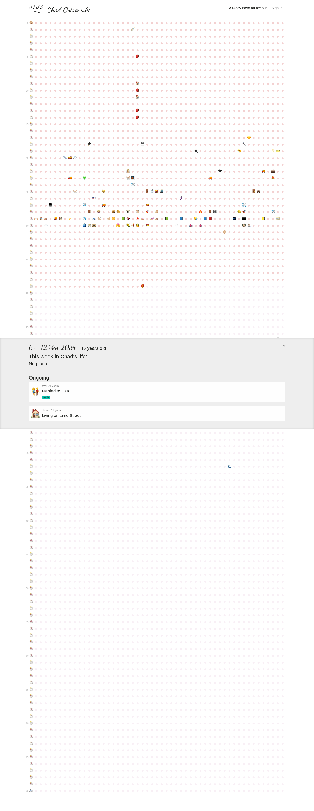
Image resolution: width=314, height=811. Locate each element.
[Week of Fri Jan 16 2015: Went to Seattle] (244, 205)
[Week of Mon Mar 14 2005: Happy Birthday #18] (31, 144)
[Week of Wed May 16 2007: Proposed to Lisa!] (74, 158)
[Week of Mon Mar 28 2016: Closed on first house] (40, 218)
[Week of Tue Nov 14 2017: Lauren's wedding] (200, 225)
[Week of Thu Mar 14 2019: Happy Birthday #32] (31, 239)
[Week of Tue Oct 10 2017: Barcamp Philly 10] (176, 225)
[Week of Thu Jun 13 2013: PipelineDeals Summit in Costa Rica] (94, 198)
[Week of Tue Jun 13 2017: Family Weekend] (94, 225)
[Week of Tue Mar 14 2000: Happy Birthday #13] (31, 110)
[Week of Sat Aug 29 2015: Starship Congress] (147, 211)
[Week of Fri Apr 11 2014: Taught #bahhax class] (50, 205)
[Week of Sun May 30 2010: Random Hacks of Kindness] (84, 178)
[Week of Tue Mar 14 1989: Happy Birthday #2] (31, 36)
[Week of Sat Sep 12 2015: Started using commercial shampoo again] (157, 211)
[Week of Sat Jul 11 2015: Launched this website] (113, 211)
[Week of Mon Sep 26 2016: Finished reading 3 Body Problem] (166, 218)
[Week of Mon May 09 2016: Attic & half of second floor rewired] (69, 218)
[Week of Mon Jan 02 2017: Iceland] (234, 218)
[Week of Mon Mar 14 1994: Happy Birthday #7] (31, 70)
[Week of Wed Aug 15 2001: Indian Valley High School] (137, 117)
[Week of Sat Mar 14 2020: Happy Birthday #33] (31, 245)
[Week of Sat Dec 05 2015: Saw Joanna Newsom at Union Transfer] (215, 211)
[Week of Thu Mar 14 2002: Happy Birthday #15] (31, 124)
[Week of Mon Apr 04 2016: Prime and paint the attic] (45, 218)
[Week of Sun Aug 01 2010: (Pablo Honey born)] (128, 178)
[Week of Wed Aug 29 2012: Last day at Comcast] (147, 191)
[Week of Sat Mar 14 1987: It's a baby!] (31, 22)
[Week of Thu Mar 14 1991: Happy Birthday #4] (31, 49)
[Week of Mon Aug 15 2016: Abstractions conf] (137, 218)
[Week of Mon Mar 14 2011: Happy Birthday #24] (31, 185)
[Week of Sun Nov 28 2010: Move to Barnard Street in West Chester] (210, 178)
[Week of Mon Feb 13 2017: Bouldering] (263, 218)
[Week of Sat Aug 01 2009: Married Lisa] (128, 171)
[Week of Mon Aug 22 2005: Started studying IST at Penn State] (142, 144)
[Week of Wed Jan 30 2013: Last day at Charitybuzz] (253, 191)
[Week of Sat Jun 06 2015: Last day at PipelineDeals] (89, 211)
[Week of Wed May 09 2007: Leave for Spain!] (69, 158)
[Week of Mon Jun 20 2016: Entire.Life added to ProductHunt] (99, 218)
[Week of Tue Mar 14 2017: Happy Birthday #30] (31, 225)
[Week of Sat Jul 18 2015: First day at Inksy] (118, 211)
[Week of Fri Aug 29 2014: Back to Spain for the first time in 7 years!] (147, 205)
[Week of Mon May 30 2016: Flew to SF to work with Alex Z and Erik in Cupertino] (84, 218)
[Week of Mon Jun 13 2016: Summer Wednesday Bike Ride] (94, 218)
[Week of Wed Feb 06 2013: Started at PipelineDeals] (258, 191)
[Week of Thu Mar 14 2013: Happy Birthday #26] (31, 198)
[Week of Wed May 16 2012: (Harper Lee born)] (74, 191)
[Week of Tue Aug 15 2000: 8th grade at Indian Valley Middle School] (137, 110)
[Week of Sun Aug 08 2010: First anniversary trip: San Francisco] (132, 178)
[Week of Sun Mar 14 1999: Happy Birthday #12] (31, 103)
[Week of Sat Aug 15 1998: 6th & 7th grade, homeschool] (137, 97)
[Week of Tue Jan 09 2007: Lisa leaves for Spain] (239, 151)
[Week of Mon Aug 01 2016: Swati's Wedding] (128, 218)
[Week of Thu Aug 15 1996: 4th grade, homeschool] (137, 83)
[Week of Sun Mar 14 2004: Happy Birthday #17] (31, 137)
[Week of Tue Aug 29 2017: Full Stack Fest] (147, 225)
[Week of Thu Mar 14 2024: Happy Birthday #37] (31, 272)
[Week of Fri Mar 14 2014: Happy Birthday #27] (31, 205)
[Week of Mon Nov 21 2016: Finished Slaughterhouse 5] (205, 218)
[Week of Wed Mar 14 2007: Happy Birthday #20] (31, 158)
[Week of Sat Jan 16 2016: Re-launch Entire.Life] (244, 211)
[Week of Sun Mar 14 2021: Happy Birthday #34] (31, 252)
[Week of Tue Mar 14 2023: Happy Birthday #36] (31, 266)
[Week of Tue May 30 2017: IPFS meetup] (84, 225)
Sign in (276, 8)
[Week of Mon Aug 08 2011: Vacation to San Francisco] (132, 185)
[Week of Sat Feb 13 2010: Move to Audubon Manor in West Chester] (263, 171)
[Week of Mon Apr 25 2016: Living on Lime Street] (60, 218)
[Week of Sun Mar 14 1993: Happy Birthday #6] (31, 63)
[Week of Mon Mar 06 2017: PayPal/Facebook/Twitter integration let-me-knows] (278, 218)
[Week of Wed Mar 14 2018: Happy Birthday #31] (31, 232)
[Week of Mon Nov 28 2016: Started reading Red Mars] (210, 218)
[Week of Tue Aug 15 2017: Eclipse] (137, 225)
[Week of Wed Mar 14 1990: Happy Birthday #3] (31, 43)
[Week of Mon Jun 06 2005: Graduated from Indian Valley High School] (89, 144)
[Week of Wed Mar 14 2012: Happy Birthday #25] (31, 191)
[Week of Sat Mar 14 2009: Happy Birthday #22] (31, 171)
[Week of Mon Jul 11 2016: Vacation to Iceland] (113, 218)
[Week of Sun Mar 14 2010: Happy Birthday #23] (31, 178)
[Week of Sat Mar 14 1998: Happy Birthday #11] (31, 97)
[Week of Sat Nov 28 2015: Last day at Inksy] (210, 211)
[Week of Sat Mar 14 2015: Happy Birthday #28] (31, 211)
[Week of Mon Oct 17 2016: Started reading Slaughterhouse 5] (181, 218)
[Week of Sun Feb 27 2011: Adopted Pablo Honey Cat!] (273, 178)
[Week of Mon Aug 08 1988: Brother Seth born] (132, 29)
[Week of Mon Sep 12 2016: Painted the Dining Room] (157, 218)
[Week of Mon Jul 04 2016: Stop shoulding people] (108, 218)
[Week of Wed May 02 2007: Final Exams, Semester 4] (65, 158)
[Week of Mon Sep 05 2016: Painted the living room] (152, 218)
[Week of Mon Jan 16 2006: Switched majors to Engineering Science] (244, 144)
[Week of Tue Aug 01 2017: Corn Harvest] (128, 225)
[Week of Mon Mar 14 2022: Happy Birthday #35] (31, 259)
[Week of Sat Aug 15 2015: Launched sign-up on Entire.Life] (137, 211)
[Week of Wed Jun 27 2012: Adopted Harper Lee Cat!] (103, 191)
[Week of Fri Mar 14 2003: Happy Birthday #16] (31, 130)
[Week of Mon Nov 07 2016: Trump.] (195, 218)
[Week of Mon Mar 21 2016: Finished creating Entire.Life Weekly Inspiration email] (36, 218)
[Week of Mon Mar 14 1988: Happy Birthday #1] (31, 29)
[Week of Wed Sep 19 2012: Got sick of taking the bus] (161, 191)
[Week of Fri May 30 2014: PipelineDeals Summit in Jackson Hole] (84, 205)
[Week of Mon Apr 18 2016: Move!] (55, 218)
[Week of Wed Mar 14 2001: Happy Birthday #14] (31, 117)
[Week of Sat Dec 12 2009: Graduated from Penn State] (219, 171)
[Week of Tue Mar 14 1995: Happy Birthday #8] (31, 77)
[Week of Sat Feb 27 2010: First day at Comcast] (273, 171)
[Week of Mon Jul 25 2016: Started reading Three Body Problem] (123, 218)
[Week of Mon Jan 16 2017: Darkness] (244, 218)
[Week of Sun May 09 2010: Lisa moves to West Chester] (69, 178)
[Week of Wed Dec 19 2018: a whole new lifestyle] (224, 232)
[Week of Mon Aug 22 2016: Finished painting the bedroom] (142, 218)
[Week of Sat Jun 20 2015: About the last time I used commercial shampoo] (99, 211)
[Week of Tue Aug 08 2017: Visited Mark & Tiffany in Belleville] (132, 225)
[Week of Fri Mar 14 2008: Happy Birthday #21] (31, 164)
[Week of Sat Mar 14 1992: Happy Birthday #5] (31, 56)
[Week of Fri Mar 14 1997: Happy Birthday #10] (31, 90)
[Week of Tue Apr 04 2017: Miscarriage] (45, 225)
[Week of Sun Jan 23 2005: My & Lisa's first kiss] (249, 137)
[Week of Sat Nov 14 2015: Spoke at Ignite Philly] (200, 211)
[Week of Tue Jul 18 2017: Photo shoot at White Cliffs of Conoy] (118, 225)
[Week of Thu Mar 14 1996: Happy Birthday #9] (31, 83)
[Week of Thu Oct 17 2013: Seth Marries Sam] (181, 198)
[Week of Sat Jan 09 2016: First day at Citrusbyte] (239, 211)
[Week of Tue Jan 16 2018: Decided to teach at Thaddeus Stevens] (244, 225)
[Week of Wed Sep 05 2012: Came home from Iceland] (152, 191)
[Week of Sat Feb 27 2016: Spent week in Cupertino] (273, 211)
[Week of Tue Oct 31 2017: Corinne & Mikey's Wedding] (190, 225)
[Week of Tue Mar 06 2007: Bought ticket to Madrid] (278, 151)
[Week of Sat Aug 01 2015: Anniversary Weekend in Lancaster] (128, 211)
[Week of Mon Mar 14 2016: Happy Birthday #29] (31, 218)
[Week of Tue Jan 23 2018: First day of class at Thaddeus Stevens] (249, 225)
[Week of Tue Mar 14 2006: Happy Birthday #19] (31, 151)
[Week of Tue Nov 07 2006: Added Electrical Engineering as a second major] (195, 151)
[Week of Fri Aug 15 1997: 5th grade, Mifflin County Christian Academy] (137, 90)
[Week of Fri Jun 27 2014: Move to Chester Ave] (103, 205)
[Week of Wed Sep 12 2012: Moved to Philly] (157, 191)
